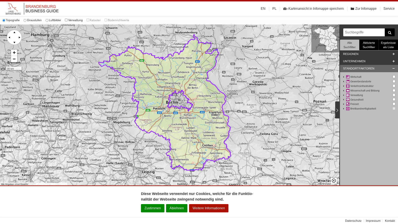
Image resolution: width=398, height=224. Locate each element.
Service (389, 8)
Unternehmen (354, 61)
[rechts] (19, 37)
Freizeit (354, 104)
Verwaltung (75, 20)
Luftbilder (55, 20)
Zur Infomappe (366, 8)
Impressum (373, 220)
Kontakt (390, 220)
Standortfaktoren (358, 68)
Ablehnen (177, 208)
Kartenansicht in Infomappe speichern (316, 8)
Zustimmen (152, 208)
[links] (9, 37)
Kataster (95, 20)
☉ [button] (333, 181)
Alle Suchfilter (349, 45)
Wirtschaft (355, 76)
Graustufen (34, 20)
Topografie (13, 20)
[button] (14, 53)
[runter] (14, 42)
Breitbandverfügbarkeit (363, 108)
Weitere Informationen (209, 208)
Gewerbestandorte (360, 81)
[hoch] (14, 32)
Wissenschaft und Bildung (365, 90)
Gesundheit (356, 99)
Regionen (350, 54)
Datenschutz (353, 220)
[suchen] (390, 32)
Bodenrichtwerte (118, 20)
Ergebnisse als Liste (388, 45)
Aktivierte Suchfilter (369, 45)
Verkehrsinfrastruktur (362, 86)
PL (274, 8)
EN (263, 8)
